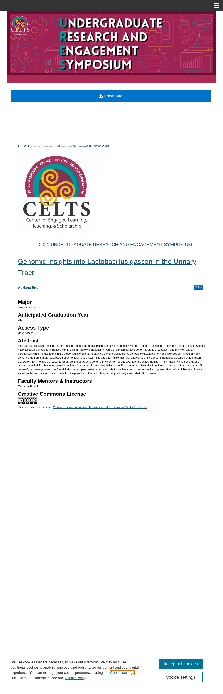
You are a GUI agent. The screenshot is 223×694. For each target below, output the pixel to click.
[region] (111, 670)
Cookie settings (122, 673)
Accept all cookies (180, 663)
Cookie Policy (75, 678)
